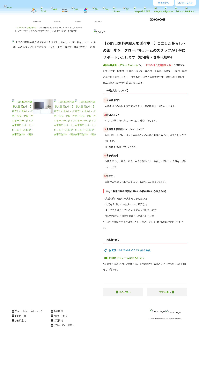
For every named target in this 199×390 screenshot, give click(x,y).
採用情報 (164, 2)
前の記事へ (165, 292)
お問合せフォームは (127, 257)
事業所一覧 (20, 315)
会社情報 (58, 311)
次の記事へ (124, 292)
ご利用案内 (20, 320)
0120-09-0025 (157, 19)
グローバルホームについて (28, 311)
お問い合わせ (186, 2)
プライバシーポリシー (65, 325)
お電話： (131, 250)
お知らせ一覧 (31, 28)
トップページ (20, 28)
